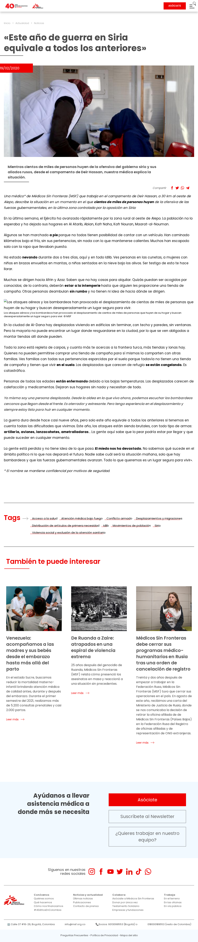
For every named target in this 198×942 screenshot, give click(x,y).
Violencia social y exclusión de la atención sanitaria (68, 532)
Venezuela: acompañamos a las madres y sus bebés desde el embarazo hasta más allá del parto (30, 653)
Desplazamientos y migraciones (159, 518)
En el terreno (172, 898)
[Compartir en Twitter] (177, 187)
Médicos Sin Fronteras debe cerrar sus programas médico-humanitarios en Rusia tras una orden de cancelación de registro (163, 653)
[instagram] (92, 871)
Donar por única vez (125, 902)
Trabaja (169, 895)
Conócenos (41, 895)
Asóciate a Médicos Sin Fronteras (133, 898)
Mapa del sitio (129, 935)
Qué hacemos (43, 902)
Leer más (12, 719)
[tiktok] (138, 871)
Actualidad (22, 23)
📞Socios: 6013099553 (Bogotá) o (116, 924)
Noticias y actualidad (88, 895)
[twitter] (120, 871)
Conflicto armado (119, 518)
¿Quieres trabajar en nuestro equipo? (147, 836)
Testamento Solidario (125, 906)
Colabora (118, 895)
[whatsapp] (148, 871)
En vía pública (172, 906)
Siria (157, 526)
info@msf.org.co (75, 924)
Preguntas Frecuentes (74, 935)
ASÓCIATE (174, 5)
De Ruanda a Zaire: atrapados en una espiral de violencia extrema (93, 647)
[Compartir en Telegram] (187, 187)
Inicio (7, 23)
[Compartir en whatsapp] (182, 187)
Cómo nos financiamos (48, 906)
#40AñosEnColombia (47, 910)
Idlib (106, 526)
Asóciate (147, 800)
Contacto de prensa (86, 906)
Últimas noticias (83, 898)
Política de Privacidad (104, 935)
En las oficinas (173, 902)
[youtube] (110, 871)
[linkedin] (129, 871)
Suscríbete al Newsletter (147, 816)
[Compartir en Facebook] (172, 187)
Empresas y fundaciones (127, 910)
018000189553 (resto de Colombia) (169, 924)
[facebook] (101, 871)
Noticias (39, 23)
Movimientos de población (132, 526)
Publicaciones (82, 902)
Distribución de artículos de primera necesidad (65, 526)
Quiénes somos (44, 898)
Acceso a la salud (44, 518)
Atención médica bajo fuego (82, 518)
